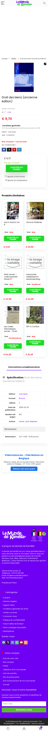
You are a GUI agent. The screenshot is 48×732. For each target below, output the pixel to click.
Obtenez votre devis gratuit (24, 469)
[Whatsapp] (17, 642)
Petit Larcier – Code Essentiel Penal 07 (10, 276)
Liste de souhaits (10, 673)
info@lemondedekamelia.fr (17, 575)
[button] (45, 64)
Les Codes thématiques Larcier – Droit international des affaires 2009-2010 (11, 332)
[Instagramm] (12, 642)
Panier (5, 666)
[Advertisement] (24, 32)
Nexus (14, 583)
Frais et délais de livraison (13, 624)
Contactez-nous (10, 616)
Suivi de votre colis (10, 658)
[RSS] (26, 642)
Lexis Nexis (23, 394)
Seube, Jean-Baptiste (28, 421)
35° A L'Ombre (32, 326)
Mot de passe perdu (11, 677)
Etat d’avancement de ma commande (19, 681)
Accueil (4, 59)
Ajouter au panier (16, 168)
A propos (6, 597)
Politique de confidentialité (14, 620)
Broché (22, 398)
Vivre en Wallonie (34, 222)
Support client (9, 605)
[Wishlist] (8, 728)
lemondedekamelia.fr (14, 578)
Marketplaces (8, 631)
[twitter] (8, 642)
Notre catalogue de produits (14, 627)
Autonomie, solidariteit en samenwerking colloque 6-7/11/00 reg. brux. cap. (34, 280)
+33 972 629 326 (17, 573)
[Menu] (3, 3)
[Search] (44, 3)
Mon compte (8, 662)
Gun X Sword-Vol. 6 (12, 223)
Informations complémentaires (24, 367)
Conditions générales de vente (15, 609)
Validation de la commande (14, 669)
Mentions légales (10, 601)
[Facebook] (3, 642)
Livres (14, 59)
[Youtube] (21, 642)
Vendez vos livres (10, 612)
